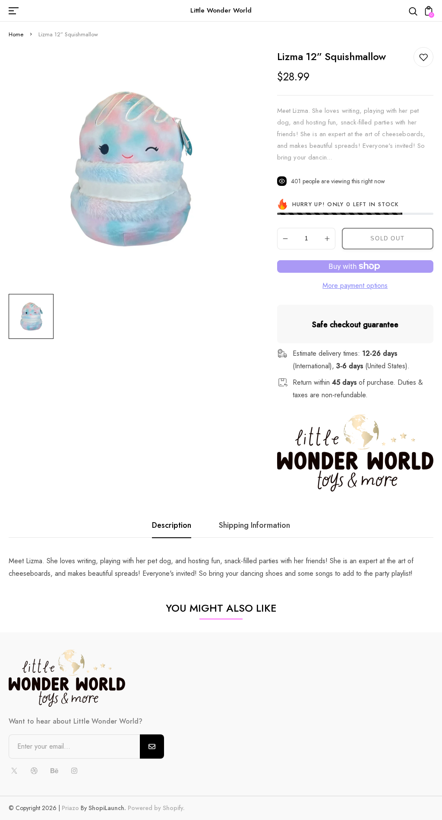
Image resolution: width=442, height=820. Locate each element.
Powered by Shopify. (155, 808)
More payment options (355, 285)
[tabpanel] (33, 316)
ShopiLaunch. (107, 808)
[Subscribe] (152, 746)
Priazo (70, 808)
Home (16, 34)
